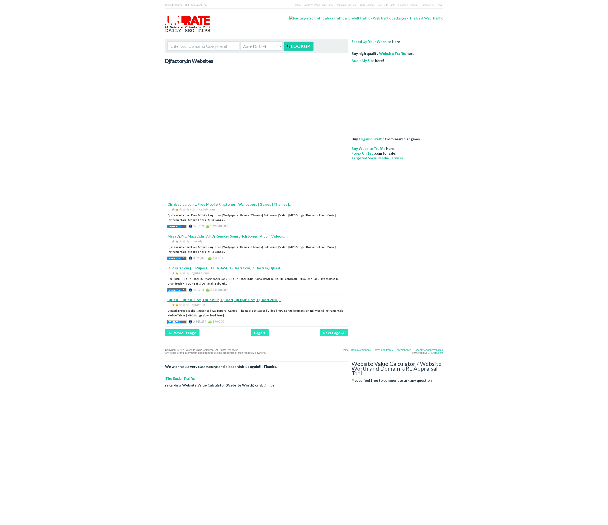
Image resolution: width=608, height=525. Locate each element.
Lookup (300, 46)
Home (297, 5)
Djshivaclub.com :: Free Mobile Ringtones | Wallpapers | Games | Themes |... (229, 204)
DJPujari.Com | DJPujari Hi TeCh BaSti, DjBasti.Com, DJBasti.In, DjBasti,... (225, 268)
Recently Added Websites (428, 349)
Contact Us (427, 5)
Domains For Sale (346, 5)
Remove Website (361, 349)
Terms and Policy (383, 349)
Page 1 (259, 333)
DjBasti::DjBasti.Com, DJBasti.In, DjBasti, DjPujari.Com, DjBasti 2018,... (224, 300)
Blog (439, 5)
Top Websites (403, 349)
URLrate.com (435, 352)
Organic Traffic (371, 139)
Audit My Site (363, 60)
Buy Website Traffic (368, 148)
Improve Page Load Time (318, 5)
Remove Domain (408, 5)
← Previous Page (182, 333)
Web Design (367, 5)
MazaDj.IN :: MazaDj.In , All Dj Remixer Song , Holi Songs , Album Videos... (226, 236)
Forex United (363, 153)
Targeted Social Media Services (378, 158)
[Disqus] (304, 460)
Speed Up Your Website (371, 41)
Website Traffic (392, 53)
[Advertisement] (256, 168)
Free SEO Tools (386, 5)
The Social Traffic (180, 378)
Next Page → (334, 333)
